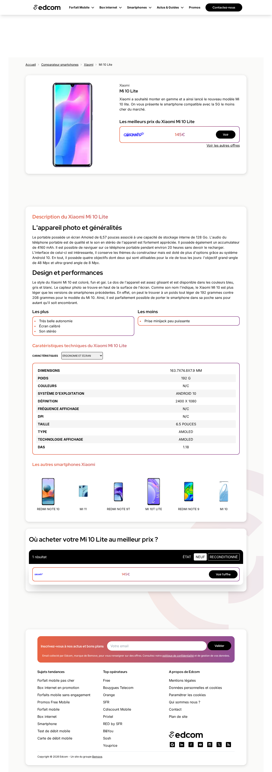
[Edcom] (47, 7)
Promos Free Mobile (53, 702)
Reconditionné (224, 557)
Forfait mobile (48, 709)
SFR (106, 702)
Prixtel (108, 716)
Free (106, 680)
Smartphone (47, 724)
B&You (108, 731)
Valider (219, 646)
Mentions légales (182, 680)
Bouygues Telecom (118, 687)
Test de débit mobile (53, 731)
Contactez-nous (223, 7)
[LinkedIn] (181, 744)
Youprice (110, 745)
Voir (225, 134)
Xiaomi (88, 64)
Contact (175, 709)
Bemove (97, 756)
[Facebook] (191, 744)
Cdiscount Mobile (117, 709)
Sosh (107, 738)
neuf (200, 557)
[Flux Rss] (228, 744)
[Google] (172, 744)
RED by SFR (112, 724)
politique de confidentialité (178, 655)
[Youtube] (200, 744)
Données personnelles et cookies (195, 687)
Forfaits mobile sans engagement (63, 695)
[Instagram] (209, 744)
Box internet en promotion (58, 687)
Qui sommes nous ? (184, 702)
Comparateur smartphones (59, 64)
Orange (109, 695)
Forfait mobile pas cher (55, 680)
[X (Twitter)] (219, 744)
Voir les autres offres (223, 145)
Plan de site (178, 716)
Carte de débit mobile (54, 738)
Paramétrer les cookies (187, 695)
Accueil (31, 64)
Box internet (47, 716)
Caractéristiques (45, 355)
